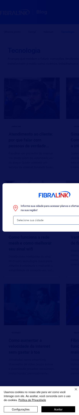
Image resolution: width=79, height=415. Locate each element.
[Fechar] (73, 391)
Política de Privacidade (32, 400)
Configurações (21, 409)
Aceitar (58, 409)
